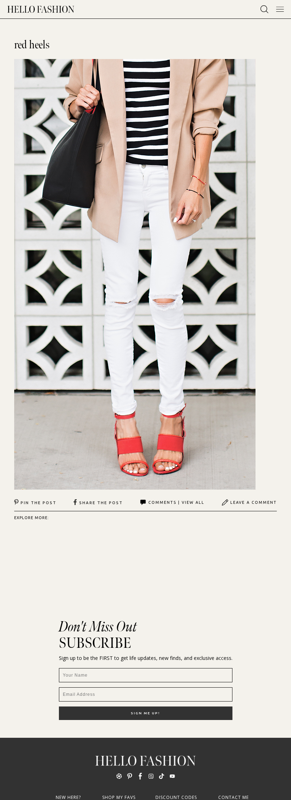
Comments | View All (176, 502)
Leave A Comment (253, 502)
